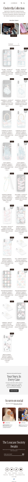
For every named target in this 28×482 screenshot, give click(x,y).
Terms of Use (5, 474)
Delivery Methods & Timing (20, 474)
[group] (10, 29)
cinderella (13, 35)
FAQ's (6, 473)
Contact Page (14, 476)
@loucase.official (18, 403)
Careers (9, 473)
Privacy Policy (20, 473)
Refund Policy (11, 474)
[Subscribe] (23, 454)
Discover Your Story (14, 390)
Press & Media (14, 473)
